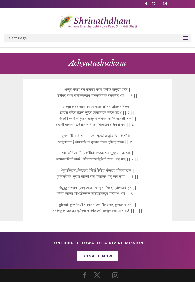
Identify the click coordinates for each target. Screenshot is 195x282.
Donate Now (97, 255)
